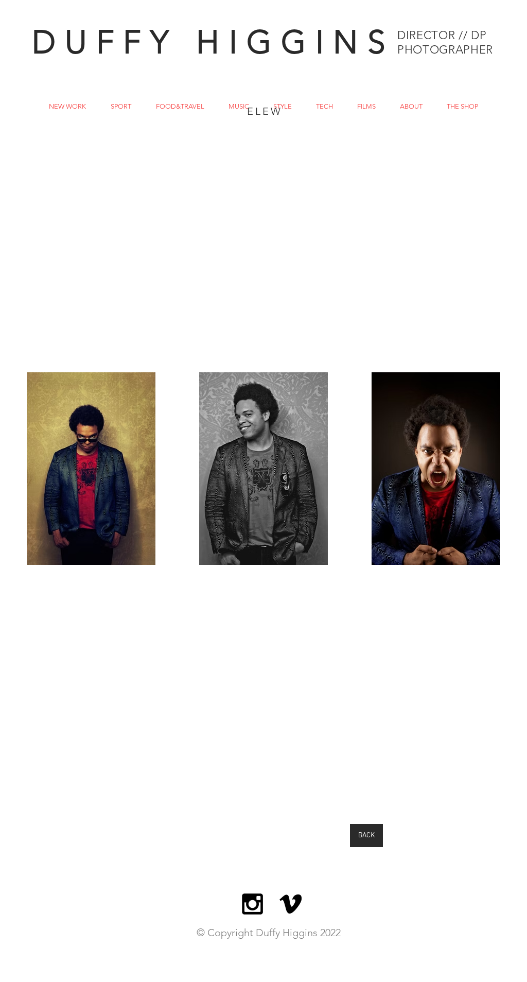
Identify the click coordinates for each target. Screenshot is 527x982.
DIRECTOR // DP (441, 35)
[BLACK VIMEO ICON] (290, 904)
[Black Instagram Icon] (252, 904)
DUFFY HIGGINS (213, 42)
